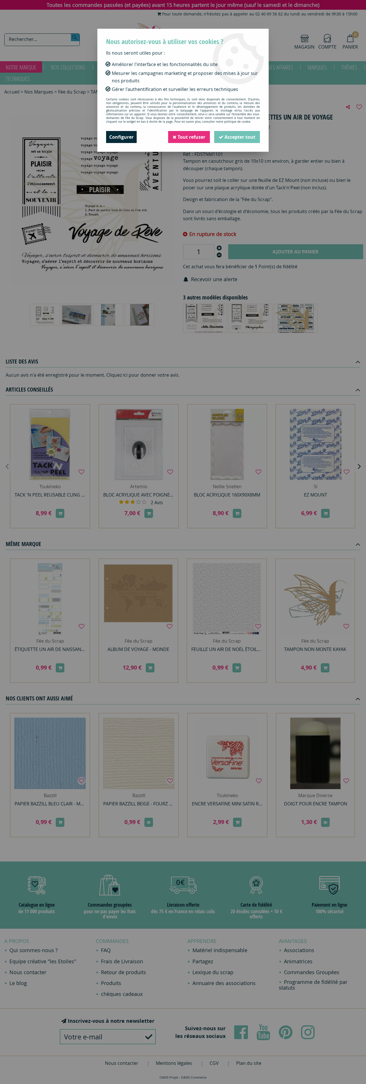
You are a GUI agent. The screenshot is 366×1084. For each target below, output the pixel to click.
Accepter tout (239, 137)
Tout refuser (190, 137)
